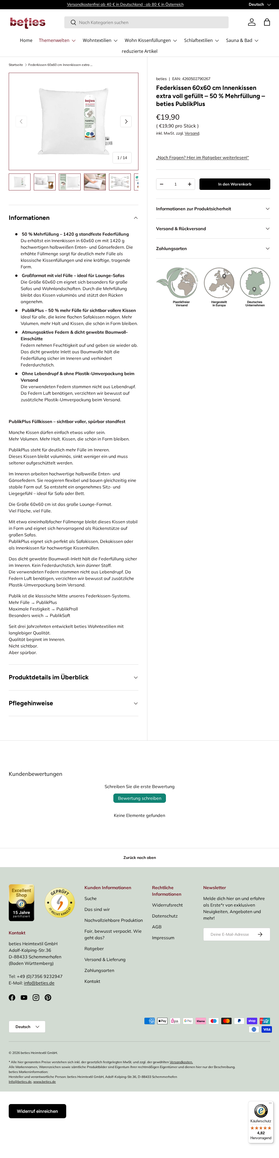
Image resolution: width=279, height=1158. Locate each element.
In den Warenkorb (234, 184)
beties (161, 78)
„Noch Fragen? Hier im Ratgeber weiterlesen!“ (202, 157)
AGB (157, 926)
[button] (267, 22)
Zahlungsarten (99, 970)
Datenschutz (165, 916)
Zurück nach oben (139, 857)
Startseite (16, 64)
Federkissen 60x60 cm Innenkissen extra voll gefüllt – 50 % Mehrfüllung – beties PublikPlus (61, 64)
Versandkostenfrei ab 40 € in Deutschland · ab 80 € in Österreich (125, 4)
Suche (90, 898)
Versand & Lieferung (105, 959)
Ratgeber (94, 948)
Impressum (163, 937)
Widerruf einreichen (37, 1111)
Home (26, 40)
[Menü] (270, 1104)
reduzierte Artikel (139, 51)
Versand (192, 133)
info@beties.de (39, 983)
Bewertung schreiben (139, 798)
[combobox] (146, 22)
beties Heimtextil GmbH (39, 1053)
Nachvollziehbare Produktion (113, 920)
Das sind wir (97, 909)
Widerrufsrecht (167, 905)
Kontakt (92, 981)
